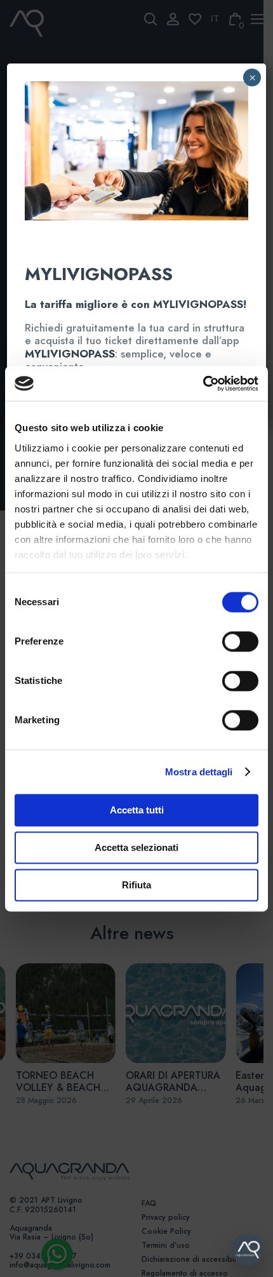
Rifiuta (136, 884)
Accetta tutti (137, 810)
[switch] (226, 641)
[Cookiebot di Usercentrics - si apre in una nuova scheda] (202, 383)
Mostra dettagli (199, 771)
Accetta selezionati (136, 847)
